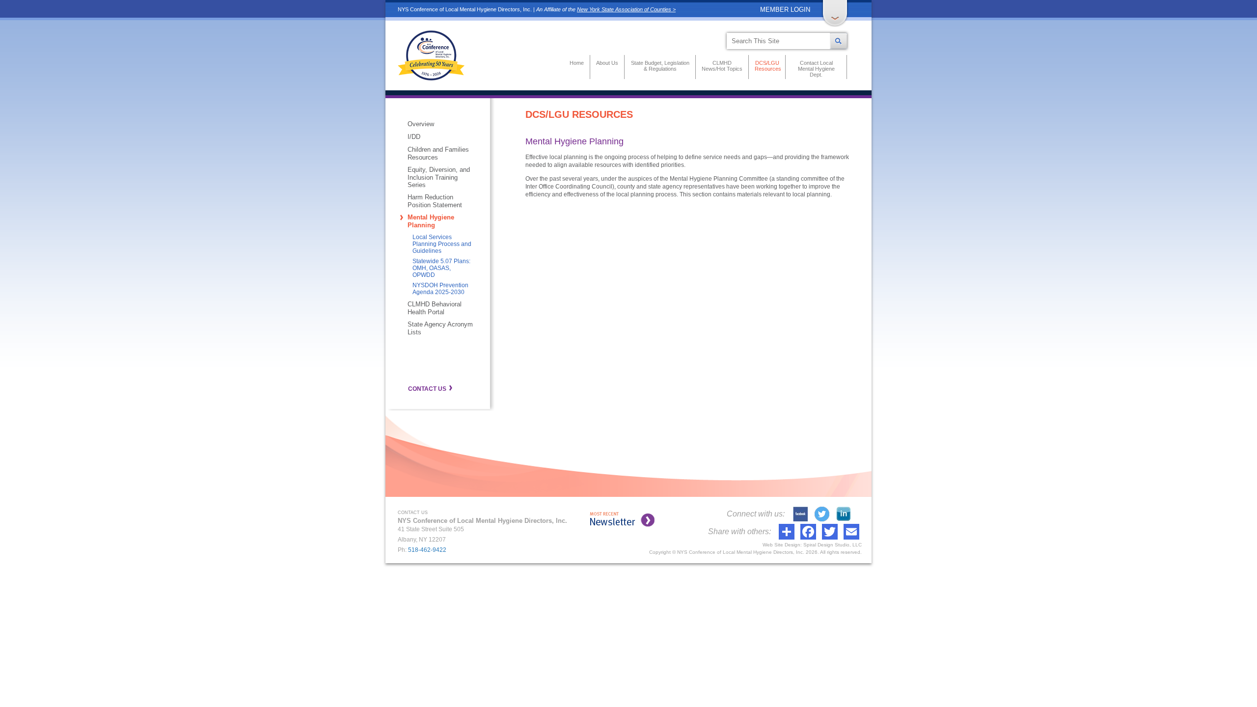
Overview (421, 124)
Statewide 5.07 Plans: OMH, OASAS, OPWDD (441, 268)
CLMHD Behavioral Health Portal (435, 308)
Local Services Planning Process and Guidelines (441, 244)
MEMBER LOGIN (785, 9)
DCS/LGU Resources (767, 66)
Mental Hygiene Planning (431, 221)
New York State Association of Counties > (626, 9)
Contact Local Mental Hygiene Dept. (816, 69)
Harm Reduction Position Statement (435, 201)
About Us (607, 63)
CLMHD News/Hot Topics (722, 66)
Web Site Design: (782, 544)
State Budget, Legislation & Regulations (660, 66)
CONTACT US (427, 388)
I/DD (414, 136)
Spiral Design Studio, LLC (832, 544)
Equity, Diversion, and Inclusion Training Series (439, 177)
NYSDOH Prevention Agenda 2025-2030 (440, 289)
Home (577, 63)
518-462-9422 (427, 549)
